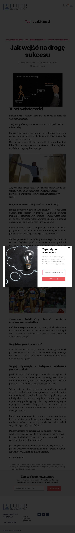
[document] (37, 266)
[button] (69, 248)
